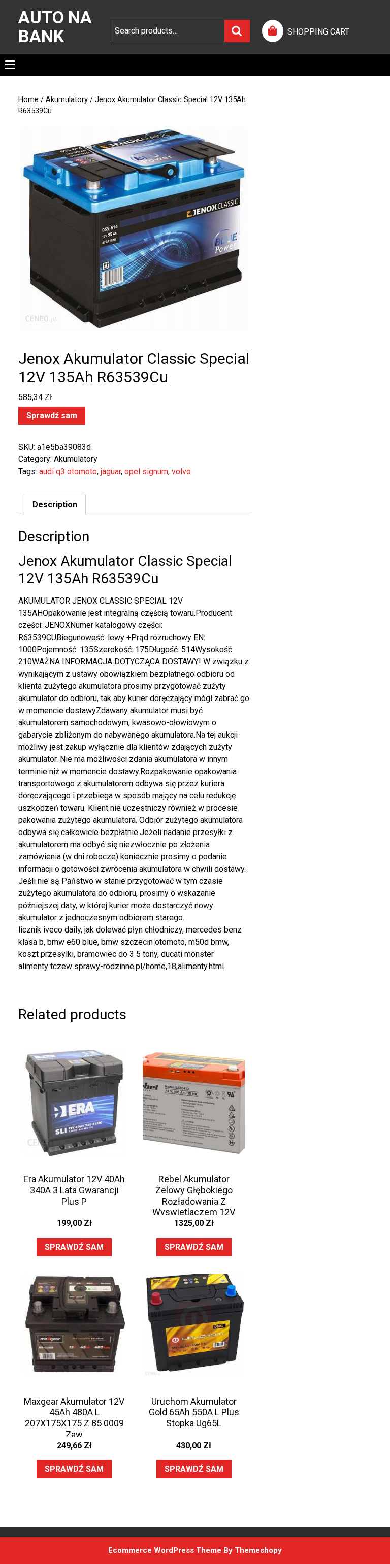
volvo (181, 471)
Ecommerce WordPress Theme (164, 1550)
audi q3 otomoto (68, 471)
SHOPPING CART (318, 32)
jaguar (111, 471)
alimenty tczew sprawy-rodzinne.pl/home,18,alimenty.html (121, 966)
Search (237, 31)
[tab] (10, 65)
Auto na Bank (55, 26)
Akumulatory (67, 99)
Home (28, 99)
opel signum (146, 471)
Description (54, 504)
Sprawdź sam (51, 415)
